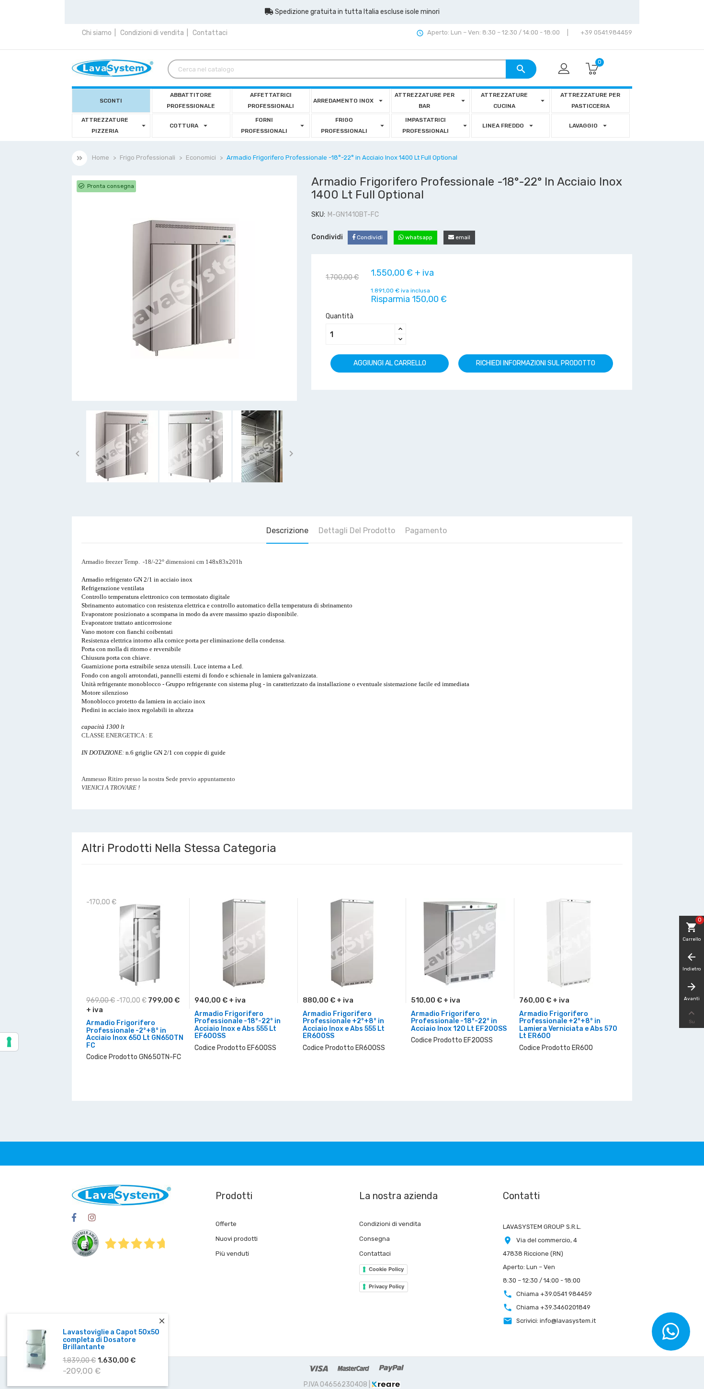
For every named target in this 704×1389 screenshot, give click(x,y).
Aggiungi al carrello (389, 363)
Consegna (374, 1238)
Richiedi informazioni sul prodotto (535, 363)
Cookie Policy (386, 1269)
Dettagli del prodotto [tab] (356, 530)
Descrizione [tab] (287, 530)
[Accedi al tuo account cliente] (564, 69)
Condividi (369, 237)
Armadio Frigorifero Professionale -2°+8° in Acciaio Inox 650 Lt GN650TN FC (134, 1034)
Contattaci (210, 33)
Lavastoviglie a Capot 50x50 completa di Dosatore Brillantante (111, 1328)
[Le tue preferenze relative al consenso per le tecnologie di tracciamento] (9, 1042)
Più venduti (232, 1253)
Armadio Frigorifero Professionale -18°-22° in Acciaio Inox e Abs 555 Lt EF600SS (237, 1025)
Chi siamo (97, 33)
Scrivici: (556, 1320)
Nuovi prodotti (237, 1238)
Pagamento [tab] (426, 530)
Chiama (554, 1293)
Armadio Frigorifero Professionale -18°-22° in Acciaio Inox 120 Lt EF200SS (459, 1021)
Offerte (226, 1223)
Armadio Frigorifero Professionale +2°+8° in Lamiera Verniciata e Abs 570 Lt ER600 (568, 1025)
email (462, 237)
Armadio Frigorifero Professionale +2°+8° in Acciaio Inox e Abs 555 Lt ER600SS (344, 1025)
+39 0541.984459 (605, 32)
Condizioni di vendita (152, 33)
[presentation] (607, 949)
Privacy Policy (386, 1286)
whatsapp (418, 237)
